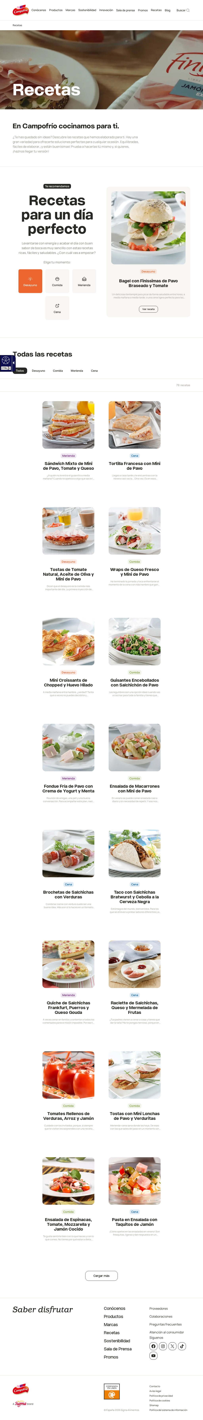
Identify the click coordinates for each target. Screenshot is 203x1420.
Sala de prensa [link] (125, 10)
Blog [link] (167, 10)
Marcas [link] (70, 10)
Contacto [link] (154, 1386)
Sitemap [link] (154, 1405)
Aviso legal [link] (155, 1391)
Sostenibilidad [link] (87, 10)
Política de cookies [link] (159, 1400)
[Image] (148, 227)
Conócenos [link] (39, 10)
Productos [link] (55, 10)
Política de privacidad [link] (161, 1395)
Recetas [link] (156, 10)
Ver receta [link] (148, 309)
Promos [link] (143, 10)
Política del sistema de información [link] (168, 1410)
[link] (5, 360)
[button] (30, 281)
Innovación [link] (106, 10)
